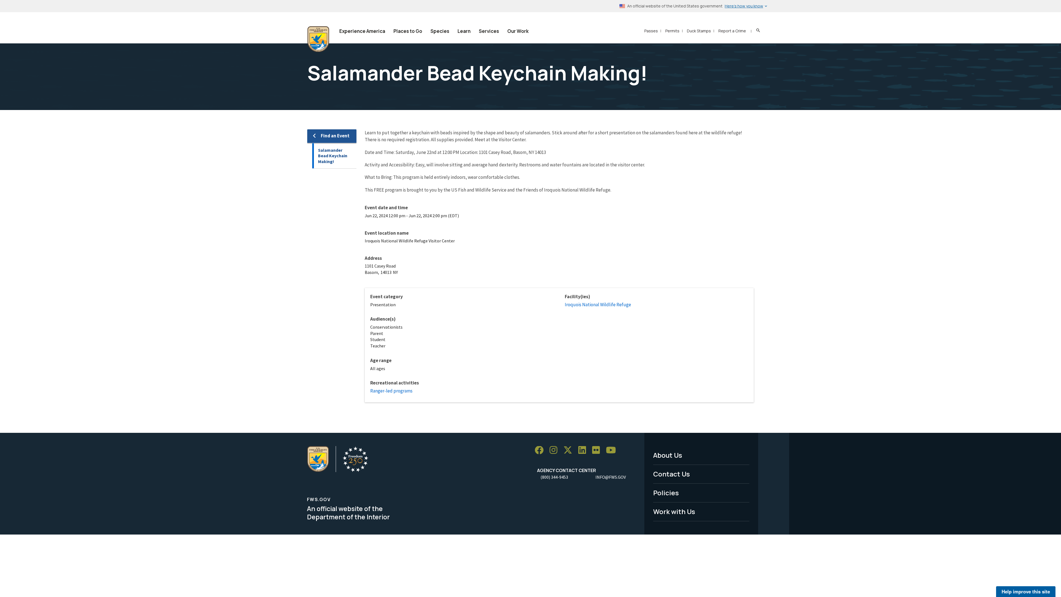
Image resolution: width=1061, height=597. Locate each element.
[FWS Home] (318, 39)
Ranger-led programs (391, 391)
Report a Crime (732, 30)
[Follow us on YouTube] (613, 450)
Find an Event (335, 136)
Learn (464, 31)
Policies (666, 492)
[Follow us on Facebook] (541, 450)
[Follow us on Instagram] (555, 450)
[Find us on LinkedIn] (584, 450)
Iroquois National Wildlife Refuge (598, 305)
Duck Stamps (699, 30)
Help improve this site (1026, 591)
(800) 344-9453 (554, 477)
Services (489, 31)
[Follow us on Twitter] (569, 450)
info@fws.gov (610, 477)
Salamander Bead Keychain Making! (332, 155)
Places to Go (407, 31)
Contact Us (671, 473)
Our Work (518, 31)
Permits (672, 30)
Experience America (362, 31)
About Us (667, 455)
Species (439, 31)
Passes (651, 30)
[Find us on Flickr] (598, 450)
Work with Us (674, 511)
